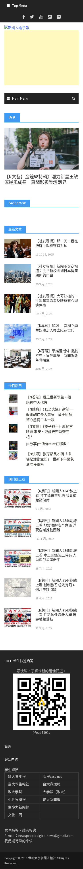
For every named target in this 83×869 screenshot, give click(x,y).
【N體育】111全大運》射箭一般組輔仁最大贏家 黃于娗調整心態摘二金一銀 (49, 414)
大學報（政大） (55, 792)
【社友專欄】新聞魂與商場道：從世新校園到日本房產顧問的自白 (56, 271)
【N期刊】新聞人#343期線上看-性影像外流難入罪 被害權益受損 (56, 615)
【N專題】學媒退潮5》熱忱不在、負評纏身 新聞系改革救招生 (56, 355)
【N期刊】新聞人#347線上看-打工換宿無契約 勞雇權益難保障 (56, 495)
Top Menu (19, 5)
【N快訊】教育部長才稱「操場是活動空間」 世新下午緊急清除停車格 (50, 459)
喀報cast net (52, 776)
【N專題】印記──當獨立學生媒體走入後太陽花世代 (56, 328)
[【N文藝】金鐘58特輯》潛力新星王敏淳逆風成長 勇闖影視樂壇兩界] (41, 148)
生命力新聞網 (18, 807)
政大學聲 (15, 792)
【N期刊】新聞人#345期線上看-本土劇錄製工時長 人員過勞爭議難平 (56, 555)
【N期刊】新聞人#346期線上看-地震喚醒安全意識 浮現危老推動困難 (56, 525)
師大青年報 (17, 776)
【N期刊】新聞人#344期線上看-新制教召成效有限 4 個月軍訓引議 (56, 585)
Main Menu (20, 98)
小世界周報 (17, 799)
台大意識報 (51, 784)
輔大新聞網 (51, 799)
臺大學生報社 (18, 784)
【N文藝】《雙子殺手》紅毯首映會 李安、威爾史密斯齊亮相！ (49, 431)
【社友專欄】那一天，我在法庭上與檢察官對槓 (56, 243)
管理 (8, 746)
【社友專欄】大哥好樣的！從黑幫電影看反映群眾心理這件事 (56, 300)
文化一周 (15, 815)
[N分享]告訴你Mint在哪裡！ (48, 444)
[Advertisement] (41, 57)
